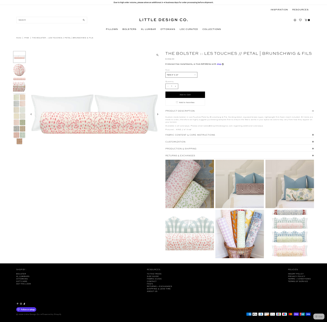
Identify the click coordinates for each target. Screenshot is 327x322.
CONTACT (152, 281)
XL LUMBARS (23, 276)
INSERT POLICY (296, 274)
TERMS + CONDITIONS (299, 279)
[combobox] (51, 20)
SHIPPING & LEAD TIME (159, 289)
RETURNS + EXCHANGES (159, 286)
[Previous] (31, 114)
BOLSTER (21, 274)
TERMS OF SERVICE (298, 281)
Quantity (169, 81)
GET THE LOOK (23, 284)
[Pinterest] (17, 304)
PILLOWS (112, 29)
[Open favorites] (300, 20)
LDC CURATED (189, 29)
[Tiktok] (24, 304)
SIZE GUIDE (153, 276)
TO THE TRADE (154, 274)
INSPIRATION (279, 9)
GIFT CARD (21, 281)
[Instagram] (21, 304)
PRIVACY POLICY (296, 276)
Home (18, 38)
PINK (26, 38)
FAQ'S (150, 284)
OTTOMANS (167, 29)
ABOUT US (152, 291)
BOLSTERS (129, 29)
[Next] (157, 114)
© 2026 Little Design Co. (28, 314)
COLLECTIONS (211, 29)
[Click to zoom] (157, 55)
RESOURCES (300, 9)
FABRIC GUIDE (154, 279)
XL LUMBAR (148, 29)
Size (167, 70)
